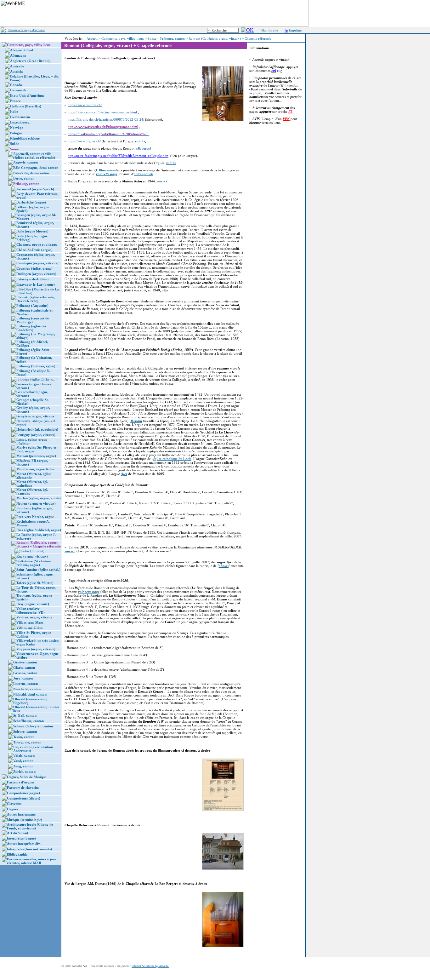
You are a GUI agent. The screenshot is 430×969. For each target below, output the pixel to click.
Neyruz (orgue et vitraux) (36, 503)
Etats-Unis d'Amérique (27, 95)
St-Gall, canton (25, 715)
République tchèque (25, 138)
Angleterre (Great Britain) (30, 61)
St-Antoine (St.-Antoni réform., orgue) (33, 563)
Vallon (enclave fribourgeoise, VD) (30, 610)
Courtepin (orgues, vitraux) (37, 263)
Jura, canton (23, 678)
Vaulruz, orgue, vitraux (34, 617)
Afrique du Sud (21, 50)
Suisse (152, 38)
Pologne (16, 133)
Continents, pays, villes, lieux (122, 38)
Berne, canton (23, 178)
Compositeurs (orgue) (23, 793)
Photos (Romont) (32, 551)
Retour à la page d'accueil (26, 30)
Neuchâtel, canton (27, 689)
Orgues (12, 809)
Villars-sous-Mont (29, 622)
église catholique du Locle (172, 459)
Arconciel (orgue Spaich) (35, 189)
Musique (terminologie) (24, 820)
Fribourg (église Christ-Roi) (36, 379)
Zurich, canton (24, 771)
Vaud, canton (23, 761)
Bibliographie (17, 854)
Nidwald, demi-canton (30, 694)
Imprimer (296, 30)
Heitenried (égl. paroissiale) (37, 429)
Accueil (92, 38)
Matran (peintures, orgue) (36, 456)
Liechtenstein (20, 117)
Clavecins (14, 804)
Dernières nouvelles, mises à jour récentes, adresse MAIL (31, 861)
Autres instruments (21, 814)
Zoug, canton (23, 766)
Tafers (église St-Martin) (35, 583)
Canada (16, 85)
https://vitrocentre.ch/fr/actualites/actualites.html (102, 112)
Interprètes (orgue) (21, 838)
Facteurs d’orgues (20, 782)
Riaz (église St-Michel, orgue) (38, 530)
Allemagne (18, 55)
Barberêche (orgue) (31, 202)
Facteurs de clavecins (23, 787)
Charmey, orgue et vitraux (36, 244)
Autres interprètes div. (24, 844)
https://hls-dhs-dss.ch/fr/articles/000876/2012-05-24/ (106, 119)
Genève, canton (25, 662)
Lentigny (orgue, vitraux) (35, 435)
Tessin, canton (23, 737)
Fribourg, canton (172, 38)
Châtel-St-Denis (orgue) (34, 250)
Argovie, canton (25, 162)
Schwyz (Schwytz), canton (33, 726)
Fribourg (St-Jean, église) (35, 366)
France (15, 101)
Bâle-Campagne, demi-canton (35, 167)
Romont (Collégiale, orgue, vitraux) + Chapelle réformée (230, 38)
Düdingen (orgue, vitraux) (36, 274)
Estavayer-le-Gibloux (32, 279)
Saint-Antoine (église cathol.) (38, 569)
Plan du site (269, 30)
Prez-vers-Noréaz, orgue (35, 517)
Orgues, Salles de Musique (26, 777)
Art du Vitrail (17, 833)
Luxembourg (20, 122)
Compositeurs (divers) (23, 798)
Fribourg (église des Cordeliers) (31, 328)
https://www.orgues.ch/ (84, 141)
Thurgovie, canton (27, 742)
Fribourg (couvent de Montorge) (32, 320)
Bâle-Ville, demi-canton (31, 173)
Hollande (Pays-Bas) (25, 106)
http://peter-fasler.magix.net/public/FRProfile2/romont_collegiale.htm (118, 156)
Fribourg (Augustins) (32, 305)
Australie (17, 66)
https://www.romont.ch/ (85, 105)
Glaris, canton (24, 667)
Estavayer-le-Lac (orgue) (35, 284)
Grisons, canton (25, 673)
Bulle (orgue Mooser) (32, 231)
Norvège (16, 127)
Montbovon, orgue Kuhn (35, 469)
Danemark (18, 90)
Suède (14, 144)
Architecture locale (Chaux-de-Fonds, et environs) (30, 826)
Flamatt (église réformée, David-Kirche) (35, 299)
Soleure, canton (25, 731)
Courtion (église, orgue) (34, 268)
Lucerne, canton (25, 683)
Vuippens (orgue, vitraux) (35, 649)
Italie (14, 111)
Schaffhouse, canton (28, 721)
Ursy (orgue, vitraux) (32, 604)
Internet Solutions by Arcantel (150, 966)
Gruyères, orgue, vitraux (35, 416)
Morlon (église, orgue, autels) (38, 498)
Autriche (16, 71)
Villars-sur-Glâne (29, 628)
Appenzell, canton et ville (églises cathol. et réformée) (34, 155)
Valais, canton (24, 755)
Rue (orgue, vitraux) (32, 556)
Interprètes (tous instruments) (29, 849)
